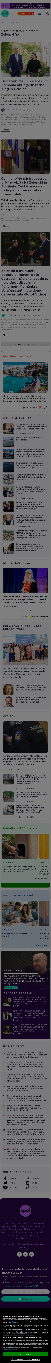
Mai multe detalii (17, 1322)
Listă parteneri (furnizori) (10, 1349)
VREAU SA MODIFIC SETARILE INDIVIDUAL (25, 1360)
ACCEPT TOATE (25, 1354)
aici (16, 1331)
